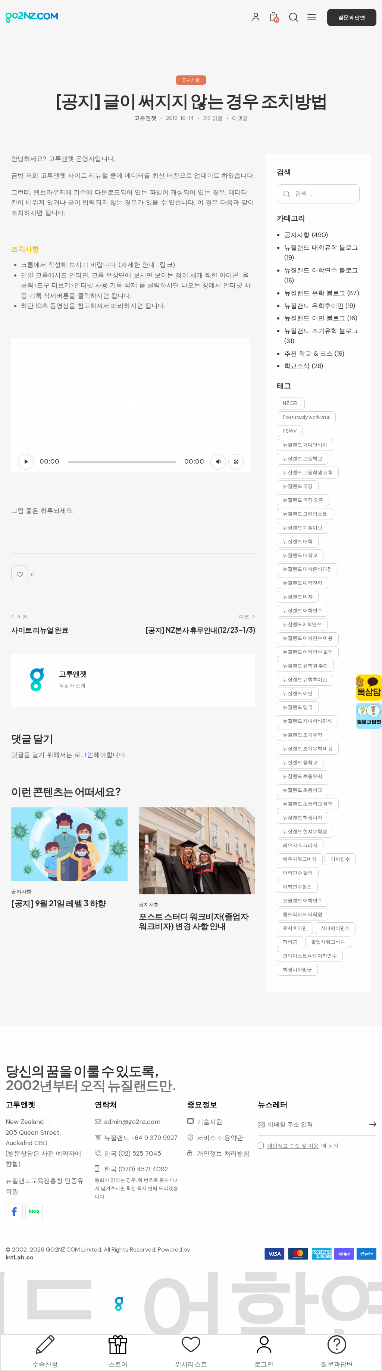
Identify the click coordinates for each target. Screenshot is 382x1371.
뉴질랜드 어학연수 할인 (308, 652)
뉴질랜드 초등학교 (302, 790)
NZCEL (291, 403)
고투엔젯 (73, 673)
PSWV (290, 431)
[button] (311, 17)
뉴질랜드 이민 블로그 (314, 318)
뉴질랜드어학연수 (302, 624)
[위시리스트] (191, 1344)
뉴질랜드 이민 (298, 693)
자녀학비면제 (335, 928)
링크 (166, 265)
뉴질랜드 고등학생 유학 (308, 472)
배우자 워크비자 (300, 845)
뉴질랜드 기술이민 (302, 527)
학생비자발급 (297, 969)
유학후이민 (295, 928)
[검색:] (318, 193)
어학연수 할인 (298, 873)
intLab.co (20, 1257)
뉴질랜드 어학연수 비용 (308, 638)
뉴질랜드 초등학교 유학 (308, 804)
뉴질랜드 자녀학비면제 (307, 721)
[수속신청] (45, 1344)
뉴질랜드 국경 (298, 486)
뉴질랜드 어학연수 (302, 610)
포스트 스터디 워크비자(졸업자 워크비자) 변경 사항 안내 (193, 921)
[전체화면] (236, 462)
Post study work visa (306, 417)
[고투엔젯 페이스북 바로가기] (14, 1211)
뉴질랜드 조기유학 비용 (308, 748)
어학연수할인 (297, 886)
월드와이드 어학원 (302, 914)
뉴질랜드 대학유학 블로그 (321, 247)
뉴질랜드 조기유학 (302, 735)
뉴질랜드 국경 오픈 (303, 500)
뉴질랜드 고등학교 (302, 458)
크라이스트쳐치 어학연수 (310, 956)
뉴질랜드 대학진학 (302, 583)
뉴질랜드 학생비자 (302, 817)
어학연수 (340, 859)
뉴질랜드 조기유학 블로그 (321, 331)
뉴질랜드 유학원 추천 (305, 666)
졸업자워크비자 (328, 942)
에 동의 (302, 1145)
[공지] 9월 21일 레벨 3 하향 (58, 903)
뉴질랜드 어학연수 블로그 (321, 270)
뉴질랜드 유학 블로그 (314, 293)
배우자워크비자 (300, 859)
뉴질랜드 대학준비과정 (307, 569)
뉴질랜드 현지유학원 (305, 831)
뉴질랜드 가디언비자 (305, 445)
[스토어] (118, 1344)
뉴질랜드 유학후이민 (314, 306)
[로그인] (255, 16)
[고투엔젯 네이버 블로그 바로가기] (34, 1211)
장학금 (290, 942)
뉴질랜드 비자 (298, 596)
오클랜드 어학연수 (302, 900)
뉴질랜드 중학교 (300, 762)
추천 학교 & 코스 (308, 353)
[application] (130, 405)
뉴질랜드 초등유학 (302, 776)
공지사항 (191, 79)
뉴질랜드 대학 (298, 541)
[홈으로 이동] (32, 17)
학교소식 (297, 366)
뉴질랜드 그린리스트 (305, 514)
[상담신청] (337, 1344)
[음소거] (218, 462)
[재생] (26, 462)
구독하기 (370, 1125)
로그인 (83, 755)
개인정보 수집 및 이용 (293, 1146)
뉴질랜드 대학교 (300, 555)
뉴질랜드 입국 (298, 707)
